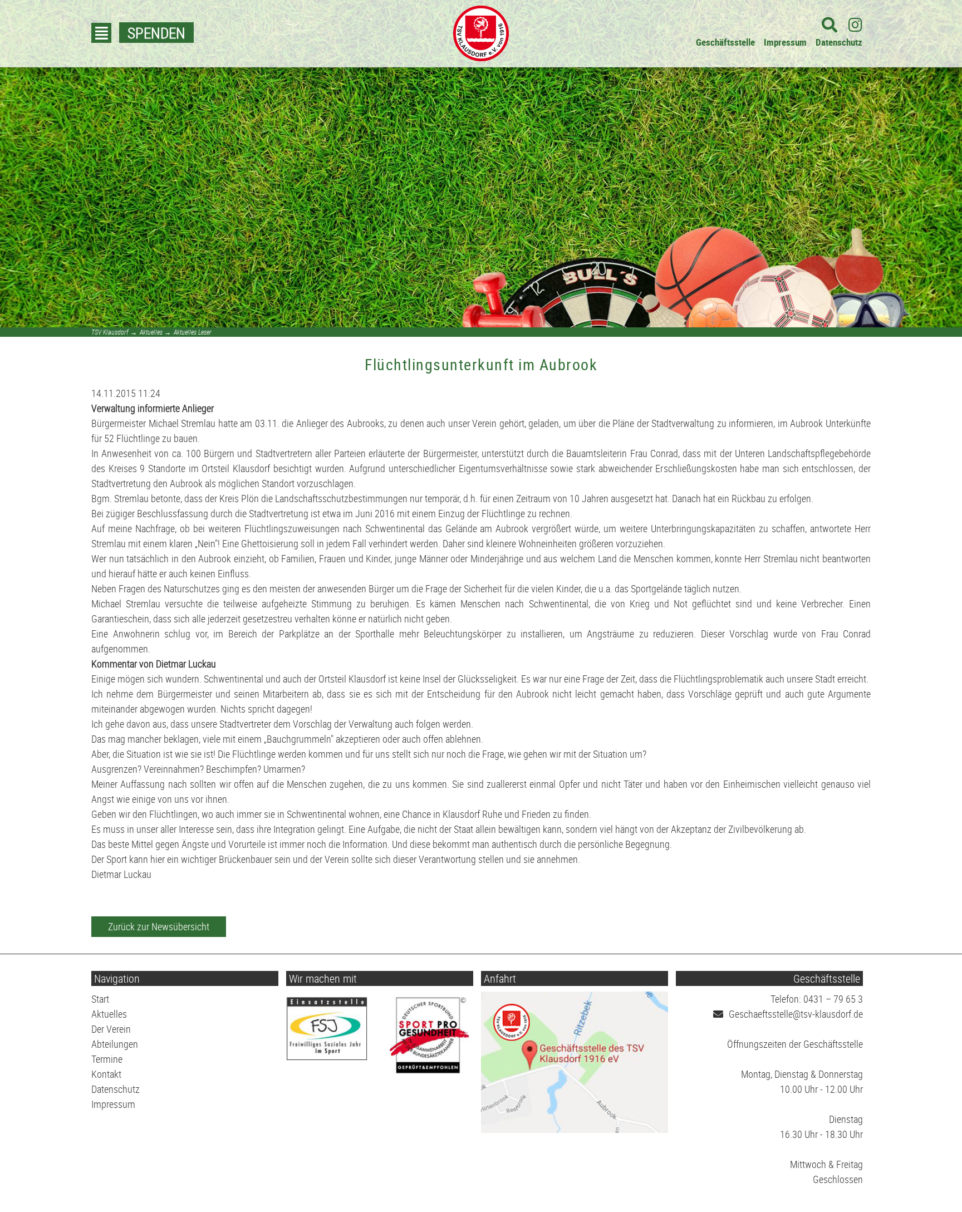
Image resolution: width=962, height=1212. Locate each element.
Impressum (785, 42)
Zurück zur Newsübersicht (158, 926)
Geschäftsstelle (725, 42)
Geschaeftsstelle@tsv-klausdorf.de (796, 1013)
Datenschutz (839, 42)
